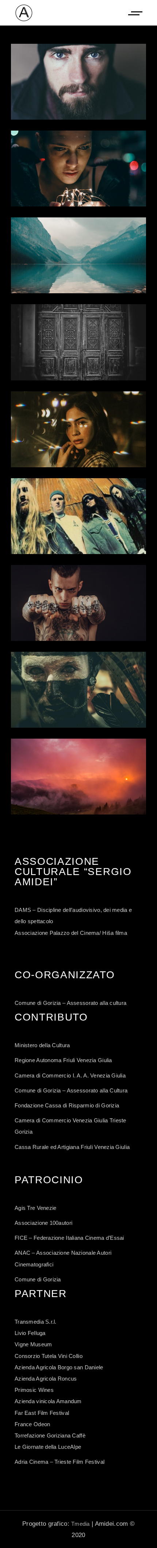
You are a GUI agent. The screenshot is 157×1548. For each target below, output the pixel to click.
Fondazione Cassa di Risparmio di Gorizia (67, 1105)
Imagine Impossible (78, 255)
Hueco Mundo (79, 82)
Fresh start (79, 516)
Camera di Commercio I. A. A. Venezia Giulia (70, 1075)
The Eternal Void (78, 776)
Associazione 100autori (43, 1223)
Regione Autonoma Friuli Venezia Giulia (63, 1060)
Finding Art (78, 603)
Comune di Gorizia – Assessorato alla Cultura (71, 1090)
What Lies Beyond (78, 168)
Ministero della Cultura (42, 1045)
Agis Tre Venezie (35, 1208)
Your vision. (78, 342)
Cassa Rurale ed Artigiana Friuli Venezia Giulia (72, 1147)
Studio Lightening (79, 429)
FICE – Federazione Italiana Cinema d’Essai (69, 1238)
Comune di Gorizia (38, 1279)
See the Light (78, 690)
